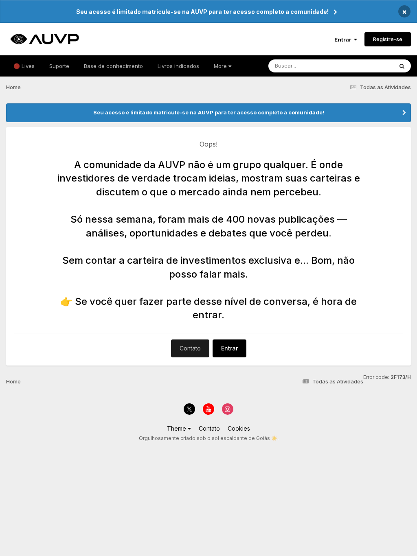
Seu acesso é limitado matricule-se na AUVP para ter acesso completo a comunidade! (202, 11)
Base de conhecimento (113, 66)
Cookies (239, 428)
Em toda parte (365, 66)
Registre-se (387, 39)
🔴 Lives (24, 66)
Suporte (59, 66)
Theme (177, 428)
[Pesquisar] (402, 65)
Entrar (344, 39)
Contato (190, 348)
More (220, 66)
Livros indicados (178, 66)
